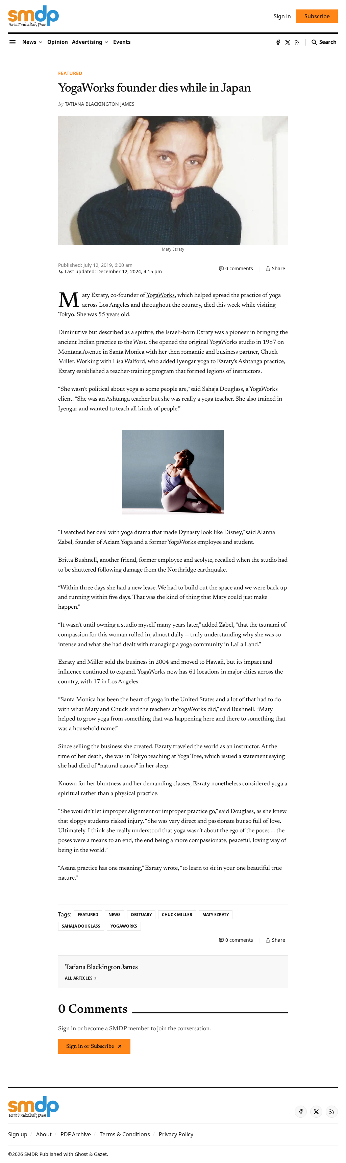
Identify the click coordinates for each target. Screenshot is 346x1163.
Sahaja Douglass (81, 926)
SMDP (30, 1154)
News (114, 914)
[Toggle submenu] (40, 42)
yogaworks (123, 926)
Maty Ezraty (215, 914)
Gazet (100, 1154)
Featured (70, 73)
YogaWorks (160, 296)
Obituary (141, 914)
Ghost (81, 1154)
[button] (87, 42)
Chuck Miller (177, 914)
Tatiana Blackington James (99, 104)
